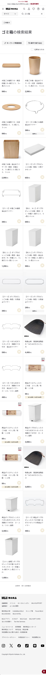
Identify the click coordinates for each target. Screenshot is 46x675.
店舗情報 (4, 603)
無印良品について (7, 629)
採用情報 (18, 627)
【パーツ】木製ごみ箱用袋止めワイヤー (34, 123)
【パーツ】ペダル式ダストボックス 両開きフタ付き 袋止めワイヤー (11, 344)
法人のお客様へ (7, 621)
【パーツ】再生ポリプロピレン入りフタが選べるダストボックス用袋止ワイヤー (34, 521)
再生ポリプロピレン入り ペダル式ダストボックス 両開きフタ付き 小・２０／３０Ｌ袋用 (11, 521)
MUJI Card (23, 619)
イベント (12, 603)
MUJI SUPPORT (36, 603)
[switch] (19, 91)
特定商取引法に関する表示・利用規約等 (14, 632)
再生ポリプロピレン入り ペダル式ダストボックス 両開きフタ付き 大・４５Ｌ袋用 (34, 431)
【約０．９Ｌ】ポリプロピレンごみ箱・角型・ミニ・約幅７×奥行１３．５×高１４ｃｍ (34, 212)
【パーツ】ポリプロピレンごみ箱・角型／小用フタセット (34, 167)
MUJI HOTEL (17, 614)
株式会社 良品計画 (21, 629)
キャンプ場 (29, 611)
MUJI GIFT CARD (34, 619)
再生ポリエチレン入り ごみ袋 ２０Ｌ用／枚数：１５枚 (34, 385)
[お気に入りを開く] (33, 8)
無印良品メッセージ (29, 627)
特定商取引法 (36, 637)
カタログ (15, 619)
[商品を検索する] (24, 8)
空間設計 (4, 606)
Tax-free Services (19, 621)
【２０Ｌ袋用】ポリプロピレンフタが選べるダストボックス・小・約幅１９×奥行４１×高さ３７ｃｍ (11, 566)
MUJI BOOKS (6, 614)
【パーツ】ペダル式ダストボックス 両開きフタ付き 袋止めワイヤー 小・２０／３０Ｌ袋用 (11, 387)
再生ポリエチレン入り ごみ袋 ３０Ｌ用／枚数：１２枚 (11, 475)
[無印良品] (9, 598)
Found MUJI (39, 611)
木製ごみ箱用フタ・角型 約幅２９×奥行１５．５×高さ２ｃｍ (11, 83)
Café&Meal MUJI (18, 611)
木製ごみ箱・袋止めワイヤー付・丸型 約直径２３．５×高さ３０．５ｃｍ (34, 83)
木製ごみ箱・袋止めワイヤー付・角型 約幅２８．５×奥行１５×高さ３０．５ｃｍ (11, 168)
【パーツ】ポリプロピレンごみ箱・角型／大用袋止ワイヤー (11, 299)
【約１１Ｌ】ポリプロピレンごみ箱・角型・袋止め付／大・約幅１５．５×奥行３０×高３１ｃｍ (11, 256)
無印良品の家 (6, 611)
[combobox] (10, 14)
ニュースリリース (7, 627)
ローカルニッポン (23, 603)
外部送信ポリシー (24, 637)
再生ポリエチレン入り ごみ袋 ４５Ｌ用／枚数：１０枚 (11, 430)
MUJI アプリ (6, 619)
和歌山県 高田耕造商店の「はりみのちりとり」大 (34, 344)
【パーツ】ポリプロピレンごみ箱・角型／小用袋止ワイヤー (34, 299)
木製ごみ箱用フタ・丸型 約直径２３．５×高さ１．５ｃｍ (11, 125)
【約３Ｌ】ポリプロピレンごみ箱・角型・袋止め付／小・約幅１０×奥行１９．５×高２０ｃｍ (34, 256)
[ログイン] (29, 8)
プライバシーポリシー (9, 637)
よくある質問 (14, 606)
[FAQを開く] (38, 8)
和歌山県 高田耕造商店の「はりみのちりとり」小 (34, 475)
